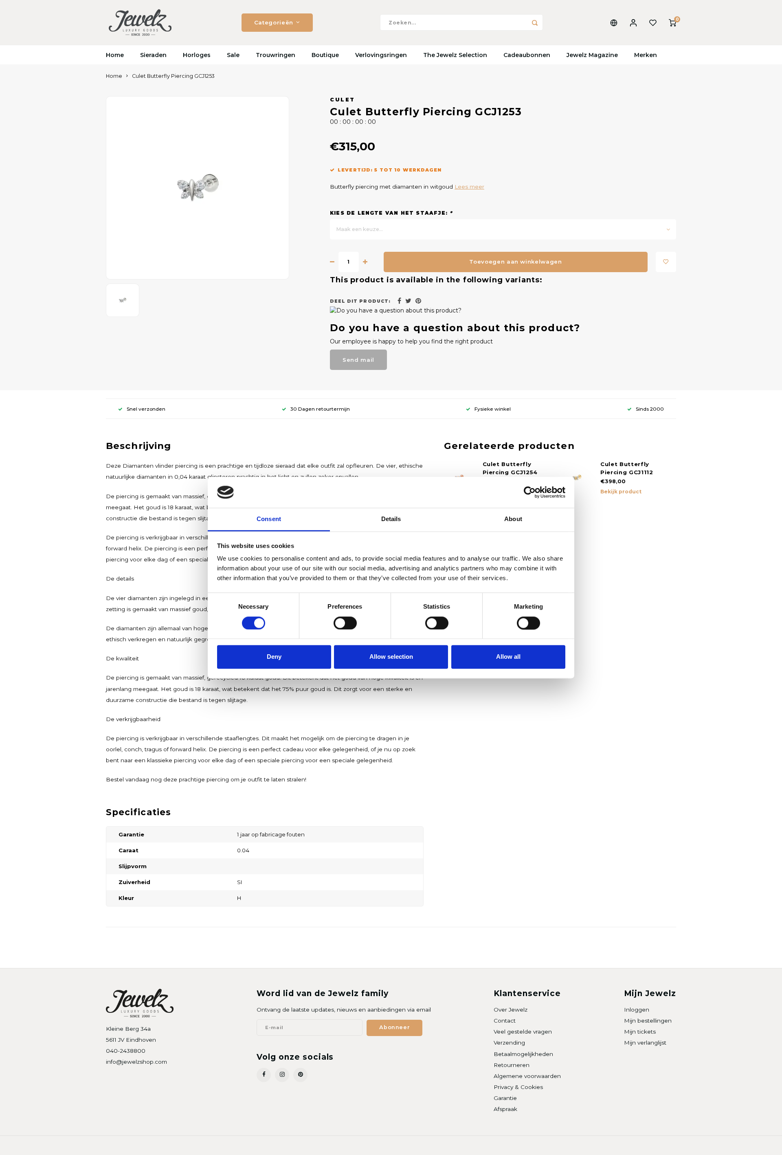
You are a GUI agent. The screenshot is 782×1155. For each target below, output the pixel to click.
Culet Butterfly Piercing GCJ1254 (510, 468)
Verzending (509, 1042)
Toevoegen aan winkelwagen (515, 261)
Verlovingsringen (381, 55)
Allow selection (391, 656)
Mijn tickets (640, 1031)
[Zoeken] (535, 22)
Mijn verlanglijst (645, 1042)
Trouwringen (275, 55)
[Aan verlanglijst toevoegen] (666, 262)
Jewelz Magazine (592, 55)
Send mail (358, 359)
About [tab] (513, 519)
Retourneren (511, 1065)
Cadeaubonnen (526, 55)
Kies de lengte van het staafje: (391, 213)
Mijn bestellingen (648, 1020)
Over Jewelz (510, 1009)
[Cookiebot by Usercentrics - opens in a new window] (529, 492)
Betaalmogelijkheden (523, 1054)
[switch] (345, 622)
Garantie (505, 1098)
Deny (274, 656)
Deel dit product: (360, 301)
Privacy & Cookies (518, 1087)
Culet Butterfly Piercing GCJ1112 (626, 468)
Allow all (508, 656)
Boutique (325, 55)
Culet (342, 100)
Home (115, 55)
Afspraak (505, 1109)
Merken (645, 55)
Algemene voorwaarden (527, 1076)
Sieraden (153, 55)
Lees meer (469, 186)
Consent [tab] (269, 519)
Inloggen (636, 1009)
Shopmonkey (210, 1145)
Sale (233, 55)
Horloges (197, 55)
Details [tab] (391, 519)
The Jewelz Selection (455, 55)
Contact (505, 1020)
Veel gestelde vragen (523, 1031)
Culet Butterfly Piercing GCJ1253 (173, 76)
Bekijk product (620, 491)
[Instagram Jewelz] (282, 1075)
